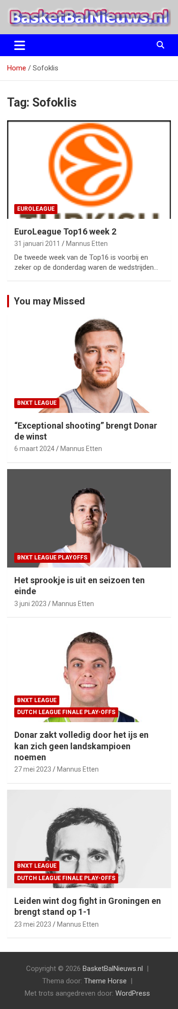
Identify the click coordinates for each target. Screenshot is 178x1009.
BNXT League (36, 403)
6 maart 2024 (34, 448)
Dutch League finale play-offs (66, 712)
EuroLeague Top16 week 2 (65, 231)
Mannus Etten (87, 243)
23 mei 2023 (32, 924)
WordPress (132, 993)
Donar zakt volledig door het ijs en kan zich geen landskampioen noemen (81, 746)
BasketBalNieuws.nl (113, 968)
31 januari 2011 (37, 243)
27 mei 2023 (32, 769)
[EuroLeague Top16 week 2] (89, 169)
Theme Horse (105, 981)
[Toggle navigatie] (19, 45)
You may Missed (49, 301)
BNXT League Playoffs (52, 557)
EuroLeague (36, 209)
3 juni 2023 (30, 603)
